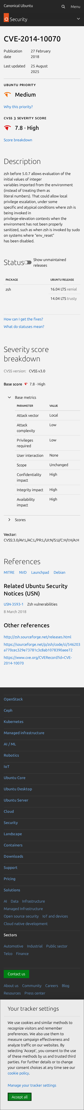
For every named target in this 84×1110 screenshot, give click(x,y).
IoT (6, 766)
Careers (51, 985)
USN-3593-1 (14, 604)
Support (11, 867)
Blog (65, 985)
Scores (20, 520)
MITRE (9, 572)
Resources (12, 993)
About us (11, 985)
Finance (22, 953)
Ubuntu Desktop (18, 789)
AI (5, 901)
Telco (8, 953)
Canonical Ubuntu (18, 6)
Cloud (9, 811)
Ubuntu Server (16, 800)
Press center (34, 993)
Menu (75, 6)
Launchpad (40, 572)
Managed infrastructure (24, 733)
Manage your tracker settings (32, 1085)
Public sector (56, 946)
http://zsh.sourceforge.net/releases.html (37, 637)
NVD (23, 572)
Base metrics (25, 397)
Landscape (13, 834)
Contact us (16, 974)
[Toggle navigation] (78, 18)
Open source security (21, 916)
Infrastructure (33, 901)
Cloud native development (26, 923)
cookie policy (18, 1073)
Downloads (13, 856)
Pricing (9, 879)
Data (14, 901)
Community (32, 985)
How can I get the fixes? (23, 319)
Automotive (13, 946)
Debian (59, 572)
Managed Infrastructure (23, 909)
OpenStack (13, 699)
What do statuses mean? (24, 326)
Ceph (8, 710)
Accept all (20, 1097)
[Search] (63, 6)
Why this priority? (18, 107)
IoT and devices (55, 916)
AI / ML (10, 744)
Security (11, 822)
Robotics (11, 755)
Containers (13, 845)
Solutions (12, 890)
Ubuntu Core (14, 778)
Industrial (34, 946)
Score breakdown (18, 140)
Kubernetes (13, 721)
